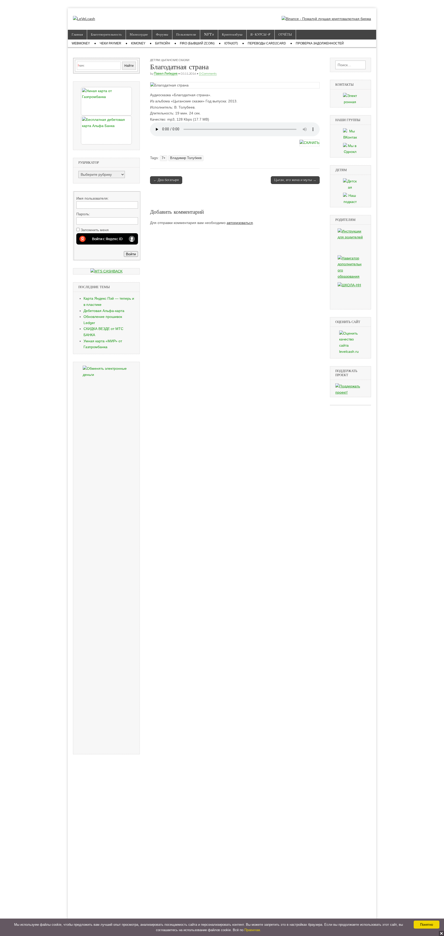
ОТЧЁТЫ (285, 34)
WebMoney (81, 43)
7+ (163, 158)
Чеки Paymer (110, 43)
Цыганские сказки (175, 60)
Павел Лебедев (166, 73)
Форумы (162, 34)
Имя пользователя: (92, 198)
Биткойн (162, 43)
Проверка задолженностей (320, 43)
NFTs (209, 34)
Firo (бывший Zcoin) (197, 43)
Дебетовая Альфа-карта (104, 311)
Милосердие (139, 34)
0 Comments (208, 73)
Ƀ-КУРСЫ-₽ (261, 34)
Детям (155, 60)
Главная (77, 34)
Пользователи (186, 34)
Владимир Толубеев (186, 158)
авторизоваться (240, 223)
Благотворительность (106, 34)
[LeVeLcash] (84, 15)
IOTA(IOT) (231, 43)
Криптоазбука (232, 34)
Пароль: (83, 214)
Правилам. (252, 930)
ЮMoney (138, 43)
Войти (131, 254)
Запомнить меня (95, 230)
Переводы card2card (267, 43)
